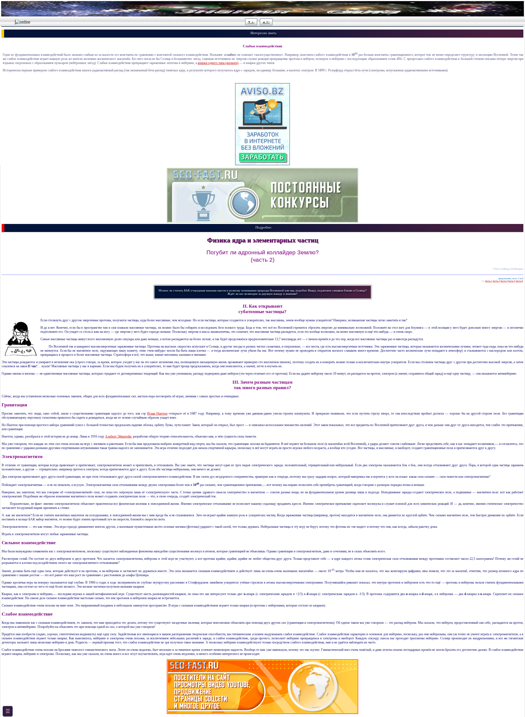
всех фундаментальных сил (117, 396)
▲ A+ (266, 22)
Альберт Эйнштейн (118, 436)
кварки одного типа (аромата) (218, 63)
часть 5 (511, 281)
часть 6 (519, 281)
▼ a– (251, 22)
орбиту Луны (163, 425)
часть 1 (488, 281)
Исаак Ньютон (157, 413)
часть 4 (504, 281)
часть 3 (496, 281)
